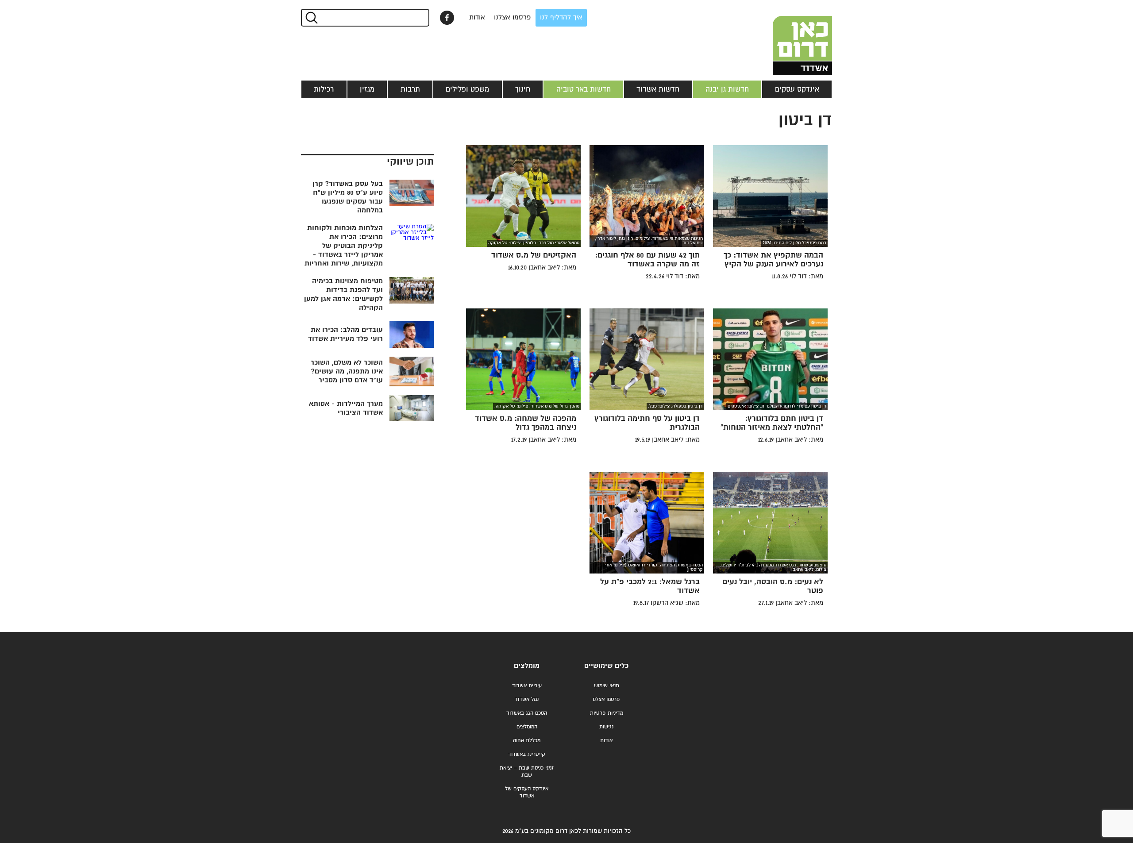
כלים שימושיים (606, 666)
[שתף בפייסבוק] (447, 18)
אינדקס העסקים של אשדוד (526, 792)
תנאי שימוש (606, 685)
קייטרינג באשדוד (526, 754)
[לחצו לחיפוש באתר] (311, 18)
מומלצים (527, 666)
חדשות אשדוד (657, 89)
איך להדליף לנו (561, 17)
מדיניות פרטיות (606, 713)
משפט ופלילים (467, 89)
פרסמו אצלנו (512, 17)
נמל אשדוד (527, 699)
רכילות (324, 89)
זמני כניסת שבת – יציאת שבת (527, 772)
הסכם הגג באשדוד (526, 713)
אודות (477, 17)
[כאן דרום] (788, 37)
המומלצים (526, 726)
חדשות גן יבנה (727, 89)
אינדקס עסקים (797, 89)
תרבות (410, 89)
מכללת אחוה (526, 740)
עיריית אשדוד (527, 685)
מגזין (367, 89)
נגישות (606, 726)
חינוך (522, 89)
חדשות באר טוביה (583, 89)
